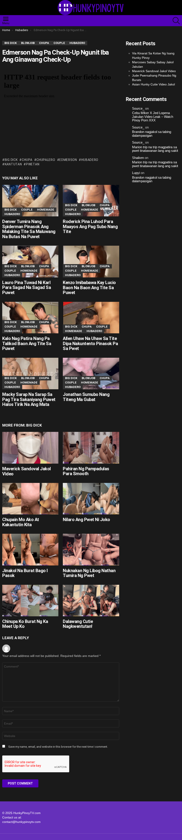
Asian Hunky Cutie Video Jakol (153, 84)
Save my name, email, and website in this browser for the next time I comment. (58, 746)
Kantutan (13, 164)
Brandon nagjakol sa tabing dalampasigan (151, 133)
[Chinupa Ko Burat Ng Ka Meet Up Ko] (30, 600)
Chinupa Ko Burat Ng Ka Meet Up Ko (25, 624)
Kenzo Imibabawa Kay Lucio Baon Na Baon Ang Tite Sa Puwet (89, 287)
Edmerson (68, 160)
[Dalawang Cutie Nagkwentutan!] (91, 600)
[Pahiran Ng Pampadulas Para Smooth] (91, 447)
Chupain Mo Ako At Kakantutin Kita (20, 522)
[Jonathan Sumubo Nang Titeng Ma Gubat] (91, 373)
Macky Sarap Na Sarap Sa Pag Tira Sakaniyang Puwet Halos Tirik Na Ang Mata (28, 399)
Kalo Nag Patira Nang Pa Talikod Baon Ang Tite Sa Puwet (26, 343)
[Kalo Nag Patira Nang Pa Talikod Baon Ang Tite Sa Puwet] (30, 318)
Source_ (138, 108)
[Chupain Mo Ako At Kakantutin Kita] (30, 498)
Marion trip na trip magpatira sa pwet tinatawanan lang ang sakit (155, 149)
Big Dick (11, 160)
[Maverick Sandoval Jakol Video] (30, 448)
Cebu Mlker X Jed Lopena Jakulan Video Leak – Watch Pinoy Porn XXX (152, 116)
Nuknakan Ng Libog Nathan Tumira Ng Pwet (89, 573)
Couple (27, 209)
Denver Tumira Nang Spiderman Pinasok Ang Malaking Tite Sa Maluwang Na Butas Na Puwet (28, 229)
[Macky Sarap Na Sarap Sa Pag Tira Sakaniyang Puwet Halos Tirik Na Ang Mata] (30, 373)
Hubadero (12, 214)
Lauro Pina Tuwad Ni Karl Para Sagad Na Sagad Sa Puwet (26, 287)
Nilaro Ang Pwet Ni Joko (86, 519)
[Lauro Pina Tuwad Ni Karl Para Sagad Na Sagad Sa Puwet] (30, 261)
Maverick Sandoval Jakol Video (26, 471)
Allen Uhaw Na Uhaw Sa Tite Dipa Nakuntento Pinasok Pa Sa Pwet (90, 343)
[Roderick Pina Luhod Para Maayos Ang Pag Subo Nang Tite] (91, 201)
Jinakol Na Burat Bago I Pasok (25, 573)
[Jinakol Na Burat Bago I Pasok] (30, 549)
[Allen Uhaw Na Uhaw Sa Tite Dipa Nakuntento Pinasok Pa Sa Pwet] (91, 318)
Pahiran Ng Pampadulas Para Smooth (86, 471)
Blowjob (88, 205)
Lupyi (136, 173)
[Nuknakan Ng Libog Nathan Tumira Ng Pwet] (91, 549)
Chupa (27, 160)
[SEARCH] (176, 20)
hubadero (89, 160)
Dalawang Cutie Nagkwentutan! (78, 624)
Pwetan (32, 164)
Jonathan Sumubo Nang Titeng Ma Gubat (86, 397)
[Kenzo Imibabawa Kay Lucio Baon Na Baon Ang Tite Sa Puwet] (91, 261)
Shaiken (138, 158)
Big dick (10, 209)
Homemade (45, 209)
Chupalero (45, 160)
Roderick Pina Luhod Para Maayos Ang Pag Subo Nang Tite (90, 226)
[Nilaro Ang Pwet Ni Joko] (91, 498)
